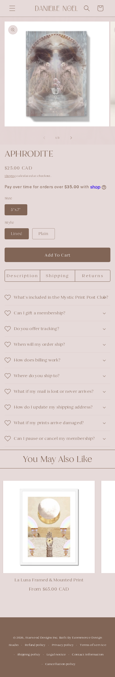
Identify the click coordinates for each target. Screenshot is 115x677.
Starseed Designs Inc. (41, 637)
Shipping (10, 176)
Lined (16, 233)
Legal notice (56, 654)
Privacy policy (63, 645)
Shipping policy (29, 654)
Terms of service (93, 645)
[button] (12, 8)
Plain (43, 233)
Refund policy (35, 645)
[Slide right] (71, 138)
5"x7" (16, 209)
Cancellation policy (60, 664)
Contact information (88, 654)
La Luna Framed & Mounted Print (44, 580)
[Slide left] (44, 138)
